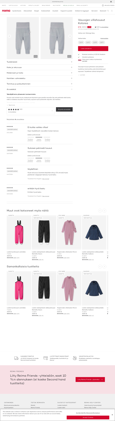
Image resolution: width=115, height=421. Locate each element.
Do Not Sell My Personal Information (88, 413)
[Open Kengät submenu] (39, 10)
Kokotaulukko (104, 38)
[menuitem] (17, 405)
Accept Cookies (88, 417)
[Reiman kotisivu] (6, 10)
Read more (12, 105)
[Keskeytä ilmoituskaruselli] (111, 1)
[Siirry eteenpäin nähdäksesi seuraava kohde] (70, 36)
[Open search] (108, 11)
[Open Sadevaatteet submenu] (50, 10)
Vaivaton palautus (57, 1)
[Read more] (40, 101)
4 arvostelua (104, 27)
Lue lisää (84, 61)
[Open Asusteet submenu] (58, 10)
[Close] (112, 415)
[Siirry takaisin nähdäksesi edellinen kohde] (9, 36)
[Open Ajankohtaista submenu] (21, 10)
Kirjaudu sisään (109, 5)
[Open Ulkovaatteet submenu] (32, 10)
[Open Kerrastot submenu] (98, 10)
